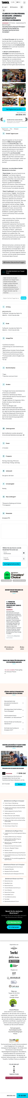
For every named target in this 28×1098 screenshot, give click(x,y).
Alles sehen (22, 648)
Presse (15, 1033)
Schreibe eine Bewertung (10, 648)
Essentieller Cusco (9, 894)
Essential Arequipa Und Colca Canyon (14, 867)
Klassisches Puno (9, 885)
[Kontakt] (22, 7)
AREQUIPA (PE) (6, 311)
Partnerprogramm (15, 1028)
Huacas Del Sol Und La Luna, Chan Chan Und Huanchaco (15, 855)
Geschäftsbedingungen (15, 1031)
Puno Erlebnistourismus (10, 896)
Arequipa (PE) (6, 518)
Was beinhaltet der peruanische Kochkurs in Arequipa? (11, 703)
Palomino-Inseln (8, 850)
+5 (21, 70)
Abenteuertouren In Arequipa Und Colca (14, 873)
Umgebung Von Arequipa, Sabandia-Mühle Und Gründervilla (15, 808)
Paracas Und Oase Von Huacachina (13, 845)
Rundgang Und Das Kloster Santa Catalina (15, 818)
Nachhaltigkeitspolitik (15, 1030)
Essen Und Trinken (6, 580)
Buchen (23, 1095)
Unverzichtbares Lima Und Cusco (13, 887)
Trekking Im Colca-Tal (10, 813)
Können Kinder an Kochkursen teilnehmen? (12, 722)
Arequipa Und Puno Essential (11, 871)
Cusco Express (8, 890)
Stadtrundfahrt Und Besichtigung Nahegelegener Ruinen (13, 839)
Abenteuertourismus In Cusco (12, 901)
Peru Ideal (7, 899)
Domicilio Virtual (14, 997)
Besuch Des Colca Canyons (11, 823)
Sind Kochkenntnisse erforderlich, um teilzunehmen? (13, 716)
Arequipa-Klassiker (9, 869)
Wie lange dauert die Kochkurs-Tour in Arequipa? (13, 710)
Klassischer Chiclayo (10, 892)
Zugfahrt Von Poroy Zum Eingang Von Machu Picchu (15, 834)
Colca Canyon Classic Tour (11, 826)
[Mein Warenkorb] (4, 10)
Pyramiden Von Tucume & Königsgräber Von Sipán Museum (15, 859)
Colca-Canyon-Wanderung (11, 803)
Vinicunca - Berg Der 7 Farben (12, 848)
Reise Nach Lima (8, 883)
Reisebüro (15, 7)
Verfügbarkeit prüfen (14, 109)
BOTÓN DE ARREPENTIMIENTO (14, 1078)
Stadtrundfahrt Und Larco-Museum (13, 836)
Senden (23, 298)
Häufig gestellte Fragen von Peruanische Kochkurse (14, 692)
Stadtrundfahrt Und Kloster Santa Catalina (15, 805)
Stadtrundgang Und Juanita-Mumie (13, 811)
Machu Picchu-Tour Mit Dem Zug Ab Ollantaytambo (13, 843)
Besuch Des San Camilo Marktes (12, 815)
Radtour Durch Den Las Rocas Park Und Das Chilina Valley (15, 821)
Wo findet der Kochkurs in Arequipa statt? (11, 729)
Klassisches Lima (9, 881)
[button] (2, 119)
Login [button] (5, 7)
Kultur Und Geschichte (19, 580)
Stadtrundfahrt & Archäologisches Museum (15, 852)
